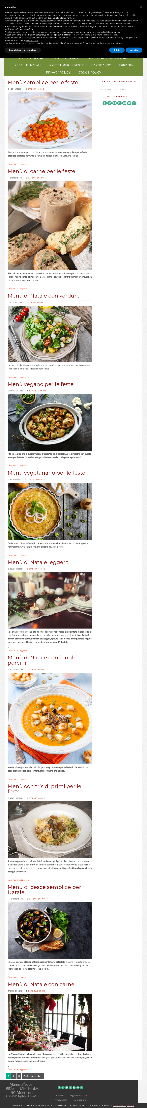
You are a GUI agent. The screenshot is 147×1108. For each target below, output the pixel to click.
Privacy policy (60, 1099)
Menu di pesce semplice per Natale (44, 889)
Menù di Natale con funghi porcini (42, 660)
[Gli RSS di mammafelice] (134, 104)
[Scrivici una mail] (129, 104)
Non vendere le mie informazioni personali (97, 34)
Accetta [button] (134, 50)
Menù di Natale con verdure (44, 296)
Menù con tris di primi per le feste (44, 789)
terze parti (46, 20)
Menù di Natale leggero (38, 562)
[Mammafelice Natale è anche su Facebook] (104, 104)
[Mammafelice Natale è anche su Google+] (109, 104)
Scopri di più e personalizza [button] (22, 50)
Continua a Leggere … (18, 164)
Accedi (130, 1105)
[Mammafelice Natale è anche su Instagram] (124, 104)
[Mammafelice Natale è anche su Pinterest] (114, 104)
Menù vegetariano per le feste (46, 473)
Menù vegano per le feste (41, 384)
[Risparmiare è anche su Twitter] (119, 104)
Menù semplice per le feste (43, 82)
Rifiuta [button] (117, 50)
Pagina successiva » (33, 1076)
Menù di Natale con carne (41, 984)
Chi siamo (59, 1095)
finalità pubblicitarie (35, 26)
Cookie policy (80, 1099)
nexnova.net (119, 1105)
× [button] (141, 7)
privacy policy (31, 40)
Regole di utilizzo (78, 1095)
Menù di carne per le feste (41, 171)
